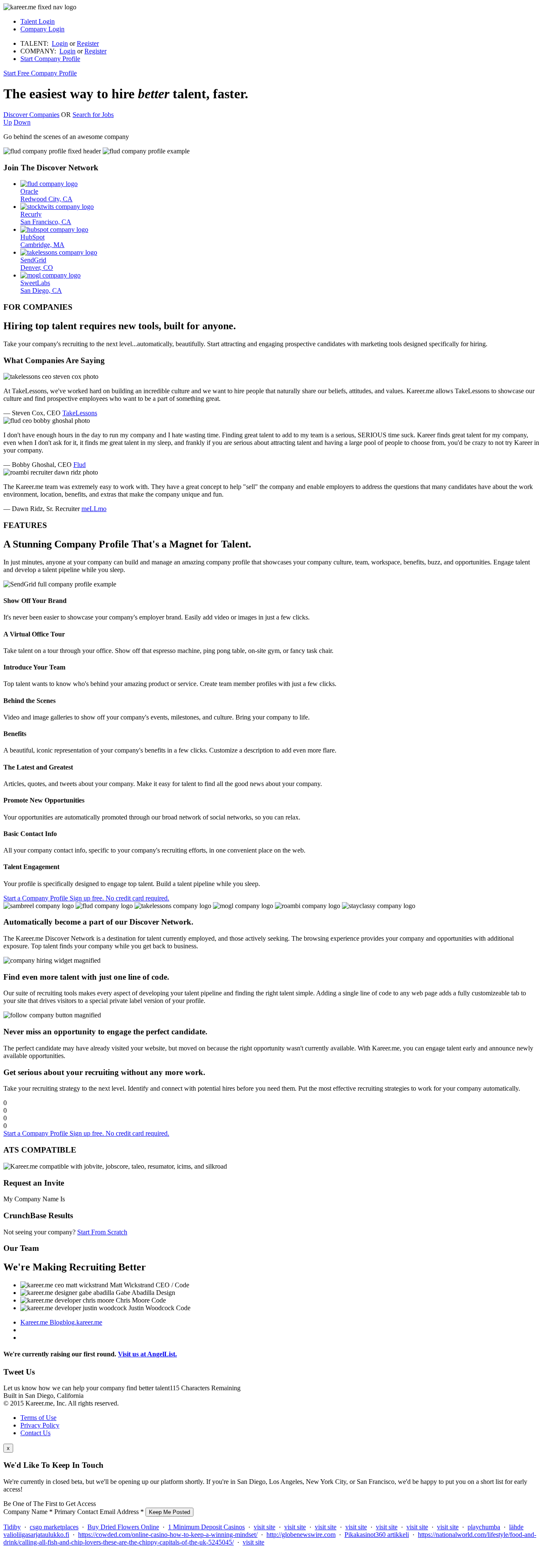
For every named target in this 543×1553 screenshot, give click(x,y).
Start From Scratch (102, 1232)
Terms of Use (38, 1417)
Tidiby (12, 1527)
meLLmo (93, 508)
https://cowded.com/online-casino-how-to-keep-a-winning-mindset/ (168, 1534)
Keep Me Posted (169, 1512)
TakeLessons (79, 413)
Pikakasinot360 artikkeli (376, 1534)
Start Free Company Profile (40, 73)
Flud (79, 464)
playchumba (483, 1527)
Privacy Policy (39, 1425)
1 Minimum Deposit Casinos (206, 1527)
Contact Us (35, 1432)
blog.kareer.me (61, 1322)
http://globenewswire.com (301, 1534)
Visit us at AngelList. (147, 1354)
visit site (264, 1527)
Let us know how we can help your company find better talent (122, 1388)
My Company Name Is (34, 1199)
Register (88, 43)
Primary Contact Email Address (99, 1511)
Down (22, 122)
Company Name (28, 1511)
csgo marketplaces (54, 1527)
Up (7, 122)
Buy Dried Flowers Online (123, 1527)
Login (60, 43)
